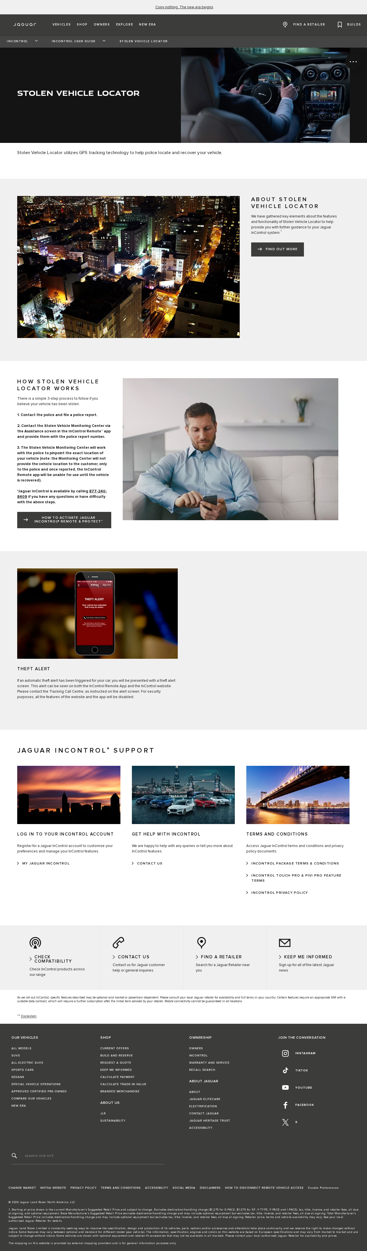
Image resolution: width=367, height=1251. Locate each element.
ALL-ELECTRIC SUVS (27, 1062)
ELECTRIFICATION (203, 1106)
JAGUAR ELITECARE (204, 1099)
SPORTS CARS (22, 1070)
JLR (103, 1113)
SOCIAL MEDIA (184, 1188)
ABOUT (194, 1092)
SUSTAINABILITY (113, 1120)
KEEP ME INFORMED (116, 1070)
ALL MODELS (21, 1048)
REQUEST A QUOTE (115, 1062)
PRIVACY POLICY (84, 1188)
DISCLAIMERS (210, 1188)
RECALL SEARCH (202, 1070)
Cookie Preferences (323, 1188)
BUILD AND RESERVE (116, 1055)
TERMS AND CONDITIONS (121, 1188)
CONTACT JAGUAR (204, 1113)
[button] (62, 24)
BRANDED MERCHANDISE (120, 1091)
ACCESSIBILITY (200, 1128)
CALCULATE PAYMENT (117, 1077)
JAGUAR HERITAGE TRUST (209, 1120)
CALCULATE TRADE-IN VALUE (123, 1084)
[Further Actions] (353, 61)
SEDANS (17, 1077)
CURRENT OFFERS (114, 1048)
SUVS (15, 1055)
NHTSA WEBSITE (53, 1188)
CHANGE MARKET (22, 1188)
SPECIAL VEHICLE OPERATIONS (36, 1084)
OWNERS (196, 1048)
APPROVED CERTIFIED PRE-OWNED (39, 1091)
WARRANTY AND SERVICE (209, 1062)
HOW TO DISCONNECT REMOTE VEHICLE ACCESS (264, 1188)
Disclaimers (28, 1016)
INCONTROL (198, 1055)
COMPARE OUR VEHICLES (31, 1098)
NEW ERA (18, 1106)
